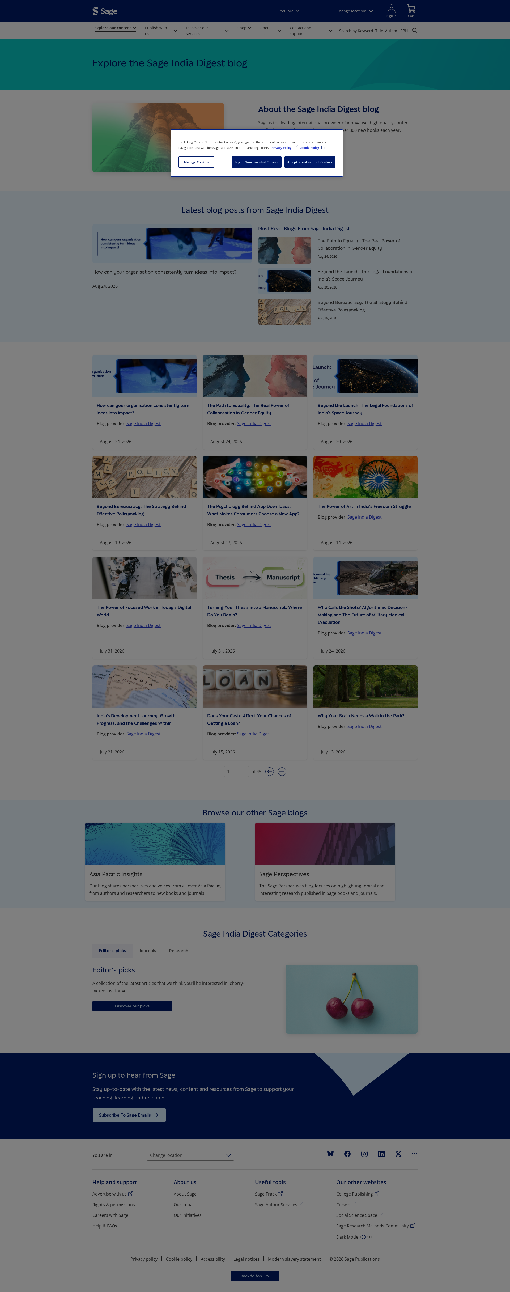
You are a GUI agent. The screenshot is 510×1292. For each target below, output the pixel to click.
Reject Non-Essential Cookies (257, 162)
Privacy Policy (281, 148)
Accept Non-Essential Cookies (309, 162)
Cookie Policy (310, 148)
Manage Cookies (196, 162)
